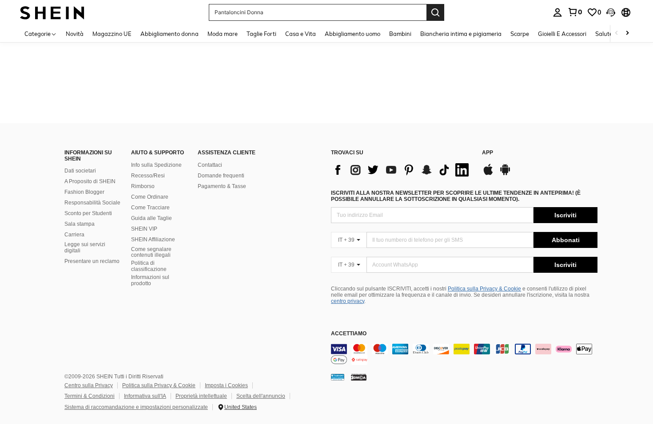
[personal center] (557, 12)
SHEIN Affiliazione (153, 239)
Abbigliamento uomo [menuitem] (352, 33)
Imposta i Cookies (226, 385)
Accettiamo (348, 334)
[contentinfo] (464, 354)
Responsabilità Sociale (92, 203)
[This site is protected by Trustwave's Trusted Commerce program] (337, 377)
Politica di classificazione (149, 266)
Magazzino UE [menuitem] (111, 33)
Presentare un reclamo (91, 261)
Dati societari (80, 171)
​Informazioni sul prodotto (150, 280)
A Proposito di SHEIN (89, 181)
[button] (610, 12)
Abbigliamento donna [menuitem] (169, 33)
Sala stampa (79, 224)
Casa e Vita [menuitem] (300, 33)
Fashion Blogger (84, 192)
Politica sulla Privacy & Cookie (484, 289)
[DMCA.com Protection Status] (358, 377)
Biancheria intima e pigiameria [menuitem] (461, 33)
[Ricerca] (435, 12)
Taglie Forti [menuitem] (261, 33)
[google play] (505, 174)
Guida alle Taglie (151, 218)
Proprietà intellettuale (201, 396)
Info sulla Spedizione (156, 165)
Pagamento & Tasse (222, 186)
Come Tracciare (150, 207)
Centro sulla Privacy (88, 385)
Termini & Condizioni (89, 396)
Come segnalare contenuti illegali (151, 252)
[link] (574, 12)
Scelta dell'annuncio (260, 396)
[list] (402, 170)
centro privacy (347, 301)
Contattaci (210, 165)
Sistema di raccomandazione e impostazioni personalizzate (136, 407)
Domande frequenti (221, 176)
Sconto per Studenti (88, 213)
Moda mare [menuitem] (222, 33)
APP (487, 153)
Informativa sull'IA (145, 396)
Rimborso (143, 186)
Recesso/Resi (148, 176)
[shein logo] (52, 12)
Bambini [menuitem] (400, 33)
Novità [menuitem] (75, 33)
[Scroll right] (627, 33)
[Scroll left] (616, 33)
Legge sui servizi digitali (84, 247)
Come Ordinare (149, 197)
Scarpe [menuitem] (519, 33)
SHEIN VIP (144, 229)
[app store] (488, 174)
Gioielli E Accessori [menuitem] (562, 33)
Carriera (74, 235)
